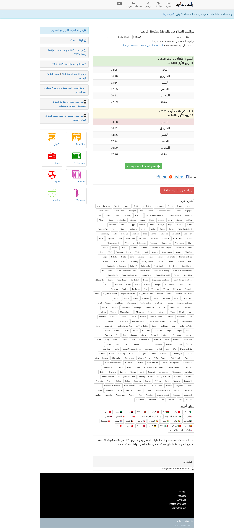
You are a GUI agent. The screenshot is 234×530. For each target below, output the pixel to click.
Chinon (102, 354)
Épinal (179, 344)
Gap (117, 335)
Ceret (129, 367)
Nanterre (145, 298)
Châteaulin (116, 358)
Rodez (145, 280)
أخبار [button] (169, 6)
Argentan (176, 395)
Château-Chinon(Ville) (170, 363)
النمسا (140, 426)
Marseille (153, 238)
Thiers (160, 257)
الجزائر (187, 412)
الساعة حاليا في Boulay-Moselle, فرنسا (143, 45)
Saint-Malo (145, 266)
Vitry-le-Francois (139, 243)
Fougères (108, 335)
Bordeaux (165, 238)
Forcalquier (188, 340)
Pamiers (125, 289)
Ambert (98, 395)
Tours (151, 225)
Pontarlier (188, 289)
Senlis (123, 257)
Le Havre (142, 238)
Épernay (169, 344)
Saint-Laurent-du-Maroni (155, 215)
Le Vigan (172, 321)
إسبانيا (187, 426)
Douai (125, 344)
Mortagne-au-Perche (184, 303)
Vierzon (144, 248)
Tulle (137, 252)
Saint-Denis (130, 238)
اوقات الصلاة (77, 40)
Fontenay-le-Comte (161, 340)
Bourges (161, 225)
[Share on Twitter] (181, 177)
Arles (100, 390)
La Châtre (146, 331)
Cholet (111, 354)
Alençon (171, 400)
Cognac (143, 354)
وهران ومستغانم (67, 106)
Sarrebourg (133, 261)
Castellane (188, 372)
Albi (162, 400)
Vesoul (124, 248)
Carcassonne (163, 372)
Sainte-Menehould (163, 275)
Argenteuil (188, 395)
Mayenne (162, 312)
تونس (175, 412)
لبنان (107, 412)
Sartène (160, 261)
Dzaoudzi (164, 234)
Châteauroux (129, 358)
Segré (105, 257)
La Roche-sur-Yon (125, 326)
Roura (170, 206)
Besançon (132, 211)
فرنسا (140, 421)
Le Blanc (164, 326)
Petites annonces (177, 504)
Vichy (101, 220)
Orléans (142, 225)
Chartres (140, 363)
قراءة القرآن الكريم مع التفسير (67, 30)
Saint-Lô (133, 266)
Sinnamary (159, 206)
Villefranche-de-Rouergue (161, 248)
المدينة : (137, 36)
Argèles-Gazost (163, 395)
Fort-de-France (175, 215)
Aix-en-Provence (103, 206)
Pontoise (118, 284)
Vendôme (188, 252)
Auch (120, 390)
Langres (179, 331)
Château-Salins (144, 358)
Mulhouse (133, 229)
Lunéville (181, 317)
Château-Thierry (160, 358)
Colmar (153, 354)
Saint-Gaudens (107, 271)
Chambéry (188, 367)
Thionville (171, 257)
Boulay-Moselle (108, 377)
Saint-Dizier (147, 275)
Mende (181, 312)
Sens (132, 257)
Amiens (144, 229)
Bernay (148, 381)
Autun (138, 390)
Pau (145, 289)
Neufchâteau (187, 298)
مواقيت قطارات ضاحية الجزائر (67, 102)
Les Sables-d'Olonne (157, 321)
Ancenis (108, 395)
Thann (151, 257)
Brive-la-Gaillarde (185, 229)
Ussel (146, 252)
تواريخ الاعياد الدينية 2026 (73, 74)
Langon (169, 331)
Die (174, 349)
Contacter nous (178, 508)
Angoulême (120, 395)
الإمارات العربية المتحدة (149, 416)
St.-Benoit (176, 234)
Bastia (151, 220)
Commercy (164, 354)
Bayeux (169, 386)
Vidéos (81, 181)
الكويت (187, 421)
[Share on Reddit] (170, 177)
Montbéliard (174, 308)
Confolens (106, 349)
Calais (153, 229)
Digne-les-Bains (186, 349)
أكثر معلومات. (167, 14)
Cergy (138, 367)
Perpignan (188, 211)
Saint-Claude (113, 275)
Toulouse (135, 234)
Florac (125, 340)
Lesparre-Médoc (138, 321)
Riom (110, 280)
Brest (99, 215)
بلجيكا (128, 421)
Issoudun (117, 331)
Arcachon (149, 395)
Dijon (170, 225)
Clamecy (121, 354)
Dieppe (132, 225)
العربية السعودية (172, 416)
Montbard (162, 308)
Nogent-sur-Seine (146, 294)
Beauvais (99, 381)
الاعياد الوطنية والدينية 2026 (72, 64)
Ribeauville (99, 280)
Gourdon (133, 335)
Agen (170, 220)
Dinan (108, 344)
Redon (180, 284)
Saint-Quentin (187, 266)
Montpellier (121, 220)
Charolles (128, 363)
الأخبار (57, 144)
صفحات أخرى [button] (134, 6)
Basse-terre (188, 234)
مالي (175, 421)
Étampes (189, 344)
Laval (154, 326)
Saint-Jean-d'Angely (161, 271)
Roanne (179, 206)
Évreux (98, 340)
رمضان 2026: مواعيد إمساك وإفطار (65, 50)
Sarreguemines (147, 261)
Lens (173, 326)
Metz (114, 229)
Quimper (157, 284)
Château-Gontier (101, 358)
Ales (180, 400)
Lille (115, 234)
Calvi (142, 372)
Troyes (171, 229)
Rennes (153, 234)
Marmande (140, 312)
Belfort (109, 381)
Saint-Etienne (104, 211)
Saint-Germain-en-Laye (126, 271)
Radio (57, 163)
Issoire (107, 331)
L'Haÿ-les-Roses (186, 321)
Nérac (176, 298)
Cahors (133, 372)
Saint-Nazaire (159, 266)
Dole (116, 344)
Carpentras (176, 372)
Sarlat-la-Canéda (118, 261)
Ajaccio (161, 220)
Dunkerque (158, 344)
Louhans (170, 317)
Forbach (176, 340)
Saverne (181, 261)
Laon (98, 326)
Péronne (166, 289)
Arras (142, 211)
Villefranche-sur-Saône (183, 248)
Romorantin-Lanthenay (161, 280)
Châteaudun (187, 363)
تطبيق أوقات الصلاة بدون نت (142, 166)
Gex (124, 335)
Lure (190, 317)
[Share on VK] (164, 177)
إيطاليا (162, 426)
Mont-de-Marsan (104, 303)
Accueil (182, 491)
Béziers (133, 220)
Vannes (178, 252)
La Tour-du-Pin (142, 326)
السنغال (152, 421)
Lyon (120, 238)
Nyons (169, 294)
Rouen (123, 225)
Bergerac (137, 381)
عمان (131, 416)
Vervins (115, 248)
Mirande (114, 308)
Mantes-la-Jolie (126, 312)
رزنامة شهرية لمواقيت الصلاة (177, 190)
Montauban (150, 308)
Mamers (113, 312)
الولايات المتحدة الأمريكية (180, 430)
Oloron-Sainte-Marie (184, 294)
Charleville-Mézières (113, 363)
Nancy (123, 229)
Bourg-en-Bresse (163, 377)
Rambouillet (169, 284)
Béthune (158, 381)
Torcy (102, 252)
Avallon (148, 390)
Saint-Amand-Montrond (183, 280)
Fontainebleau (144, 340)
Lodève (143, 317)
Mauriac (151, 312)
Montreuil (158, 303)
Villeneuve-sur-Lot (114, 243)
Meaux (172, 312)
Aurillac (129, 390)
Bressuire (177, 377)
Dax (167, 349)
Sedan (190, 261)
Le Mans (189, 220)
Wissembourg (166, 243)
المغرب (153, 412)
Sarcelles (104, 261)
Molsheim (126, 308)
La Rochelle (177, 238)
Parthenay (136, 289)
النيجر (164, 421)
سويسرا (104, 421)
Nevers (189, 225)
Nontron (160, 294)
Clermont (132, 354)
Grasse (143, 335)
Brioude (123, 372)
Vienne (133, 248)
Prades (128, 284)
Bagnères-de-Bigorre (112, 386)
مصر (128, 412)
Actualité (80, 144)
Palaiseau (114, 289)
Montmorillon (145, 303)
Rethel (190, 284)
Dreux (147, 344)
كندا (118, 426)
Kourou (189, 238)
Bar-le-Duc (143, 386)
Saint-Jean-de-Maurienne (182, 271)
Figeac (115, 340)
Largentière (109, 326)
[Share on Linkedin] (176, 177)
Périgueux (155, 289)
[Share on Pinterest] (159, 177)
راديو (148, 6)
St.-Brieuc (147, 206)
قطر (107, 416)
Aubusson (109, 390)
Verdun (105, 248)
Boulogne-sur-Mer (146, 377)
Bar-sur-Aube (157, 386)
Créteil (159, 349)
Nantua (155, 298)
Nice (145, 234)
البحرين (119, 416)
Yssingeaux (179, 243)
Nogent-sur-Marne (128, 294)
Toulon (142, 220)
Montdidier (119, 303)
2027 (54, 64)
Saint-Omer (173, 266)
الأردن (187, 416)
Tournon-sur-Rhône (123, 252)
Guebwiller (155, 335)
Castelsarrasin (108, 367)
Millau (104, 308)
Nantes (179, 220)
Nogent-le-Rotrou (110, 294)
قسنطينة (81, 106)
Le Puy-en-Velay (186, 326)
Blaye (190, 243)
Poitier (136, 206)
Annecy (189, 206)
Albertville (152, 400)
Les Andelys (123, 321)
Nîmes (110, 220)
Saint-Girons (145, 271)
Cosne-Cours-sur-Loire (132, 349)
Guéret (165, 335)
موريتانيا (140, 412)
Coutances (148, 349)
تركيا (129, 426)
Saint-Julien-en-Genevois (116, 266)
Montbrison (188, 308)
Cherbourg (127, 215)
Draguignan (135, 344)
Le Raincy (110, 321)
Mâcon (103, 312)
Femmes (80, 200)
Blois (167, 381)
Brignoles (112, 372)
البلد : (187, 36)
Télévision (79, 163)
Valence (155, 252)
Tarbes (178, 211)
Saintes (176, 275)
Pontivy (108, 284)
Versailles (112, 225)
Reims (162, 229)
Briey (102, 372)
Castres (120, 367)
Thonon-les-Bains (185, 257)
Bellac (118, 381)
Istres (127, 331)
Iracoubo (138, 215)
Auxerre (180, 225)
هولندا (117, 421)
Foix (133, 340)
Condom (189, 354)
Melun (150, 211)
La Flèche (158, 331)
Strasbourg (105, 234)
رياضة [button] (159, 6)
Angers (127, 206)
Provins (147, 284)
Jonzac (135, 331)
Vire (127, 243)
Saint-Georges (119, 211)
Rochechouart (122, 280)
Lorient (108, 215)
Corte (117, 349)
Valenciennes (167, 252)
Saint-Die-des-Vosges (130, 275)
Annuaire (181, 500)
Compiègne (177, 354)
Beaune (189, 386)
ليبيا (164, 412)
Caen (117, 215)
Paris (101, 238)
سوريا (117, 412)
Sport (57, 181)
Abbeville (140, 400)
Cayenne (110, 238)
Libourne (102, 317)
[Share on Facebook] (187, 177)
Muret (126, 298)
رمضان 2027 (80, 54)
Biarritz (117, 206)
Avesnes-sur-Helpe (162, 390)
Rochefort (135, 280)
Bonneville (188, 381)
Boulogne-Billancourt (126, 377)
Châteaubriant (152, 363)
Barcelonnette (129, 386)
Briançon (189, 377)
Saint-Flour (188, 275)
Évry (107, 340)
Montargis (138, 308)
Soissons (141, 257)
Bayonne (179, 386)
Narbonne (166, 298)
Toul (110, 252)
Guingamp (177, 335)
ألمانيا (151, 426)
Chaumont (188, 358)
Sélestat (114, 257)
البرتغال (175, 426)
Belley (127, 381)
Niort (97, 294)
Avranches (188, 390)
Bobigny (176, 381)
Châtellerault (175, 358)
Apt (140, 395)
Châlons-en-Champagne (153, 367)
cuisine (56, 200)
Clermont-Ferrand (164, 211)
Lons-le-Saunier (156, 317)
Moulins (117, 298)
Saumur (170, 261)
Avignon (177, 390)
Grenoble (188, 215)
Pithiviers (177, 289)
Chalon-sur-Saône (173, 367)
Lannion (189, 331)
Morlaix (170, 303)
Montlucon (131, 303)
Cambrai (151, 372)
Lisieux (123, 317)
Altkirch (189, 400)
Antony (131, 395)
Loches (133, 317)
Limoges (124, 234)
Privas (137, 284)
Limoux (113, 317)
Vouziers (153, 243)
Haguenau (188, 335)
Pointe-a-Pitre (103, 229)
